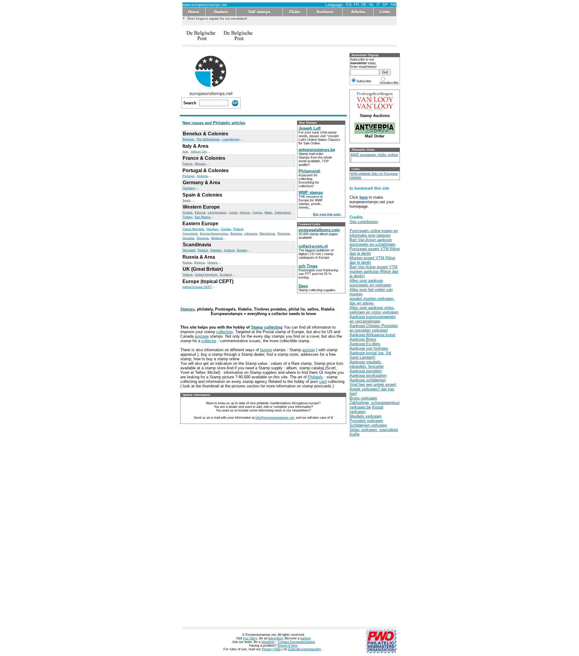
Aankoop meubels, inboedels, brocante (367, 364)
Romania (283, 233)
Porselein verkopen (366, 420)
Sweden (216, 250)
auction (308, 350)
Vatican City (199, 151)
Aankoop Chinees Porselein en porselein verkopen (374, 328)
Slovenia (203, 238)
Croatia (226, 229)
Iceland (229, 250)
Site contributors (364, 221)
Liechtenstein (217, 212)
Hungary (212, 229)
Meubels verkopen (365, 416)
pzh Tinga (308, 266)
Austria (187, 212)
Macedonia (267, 233)
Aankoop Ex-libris (365, 344)
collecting (273, 327)
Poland (238, 229)
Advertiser (275, 638)
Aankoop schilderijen (368, 380)
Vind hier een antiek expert (373, 384)
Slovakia (188, 238)
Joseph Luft (310, 128)
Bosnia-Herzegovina (214, 233)
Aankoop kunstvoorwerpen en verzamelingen (373, 318)
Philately (315, 377)
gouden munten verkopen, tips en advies (372, 300)
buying (266, 350)
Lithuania (250, 233)
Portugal (188, 176)
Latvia (233, 212)
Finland (203, 250)
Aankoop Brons (363, 339)
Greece (245, 212)
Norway (242, 250)
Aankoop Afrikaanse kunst (372, 335)
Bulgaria (236, 233)
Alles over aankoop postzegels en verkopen (370, 282)
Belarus (199, 262)
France (187, 163)
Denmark (189, 250)
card (323, 381)
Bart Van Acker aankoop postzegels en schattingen (372, 242)
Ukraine (212, 262)
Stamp (257, 327)
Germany (189, 188)
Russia (187, 262)
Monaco (200, 163)
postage (202, 336)
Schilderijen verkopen (368, 425)
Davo (303, 286)
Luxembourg (230, 139)
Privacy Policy (272, 649)
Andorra (202, 176)
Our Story (250, 638)
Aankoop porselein (366, 371)
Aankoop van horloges (369, 348)
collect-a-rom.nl (313, 246)
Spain (186, 200)
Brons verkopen (363, 398)
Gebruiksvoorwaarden (304, 649)
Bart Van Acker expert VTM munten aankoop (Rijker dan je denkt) (374, 271)
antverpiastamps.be (317, 149)
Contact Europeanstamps (296, 642)
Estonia (200, 212)
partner (305, 638)
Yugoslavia (190, 233)
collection (224, 332)
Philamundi (309, 171)
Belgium (188, 139)
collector (208, 341)
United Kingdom (206, 274)
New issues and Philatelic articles (213, 123)
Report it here (287, 645)
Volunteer (268, 642)
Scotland (226, 274)
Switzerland (282, 212)
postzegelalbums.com (319, 230)
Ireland (187, 274)
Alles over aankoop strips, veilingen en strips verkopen (374, 309)
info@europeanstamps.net (274, 417)
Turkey (187, 217)
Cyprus (257, 212)
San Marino (202, 217)
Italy (185, 151)
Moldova (217, 238)
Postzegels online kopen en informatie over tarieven (374, 233)
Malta (268, 212)
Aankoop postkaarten (368, 375)
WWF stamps (311, 192)
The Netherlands (208, 139)
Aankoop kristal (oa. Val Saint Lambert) (370, 355)
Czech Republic (193, 229)
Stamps (187, 309)
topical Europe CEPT (197, 287)
